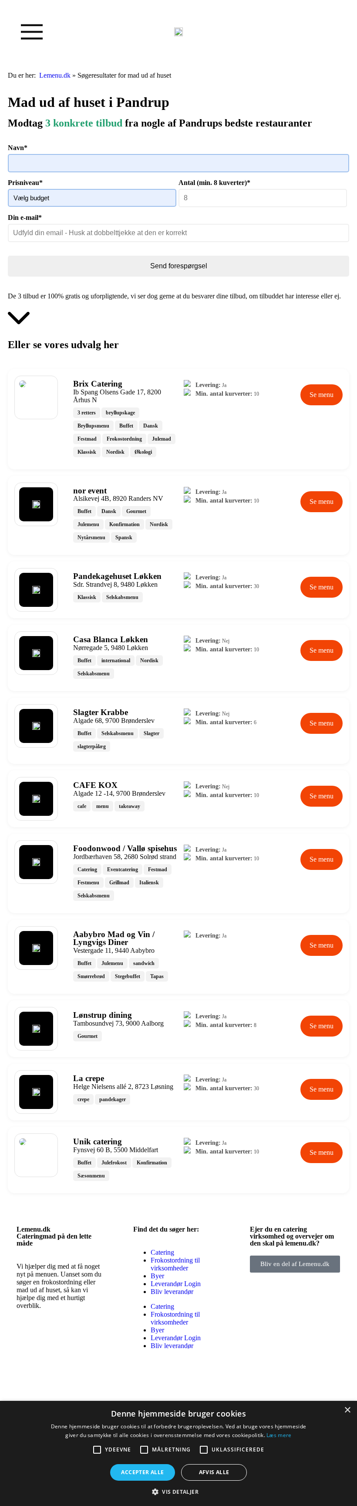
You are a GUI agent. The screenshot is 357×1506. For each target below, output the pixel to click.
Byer (157, 1276)
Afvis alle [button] (214, 1472)
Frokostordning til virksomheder (175, 1264)
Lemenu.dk (55, 75)
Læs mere (278, 1435)
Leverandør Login (176, 1283)
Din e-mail (25, 217)
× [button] (347, 1410)
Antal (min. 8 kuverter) (214, 182)
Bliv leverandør (172, 1291)
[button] (178, 1491)
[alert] (178, 1453)
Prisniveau (25, 182)
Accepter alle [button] (142, 1472)
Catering (162, 1252)
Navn (17, 147)
